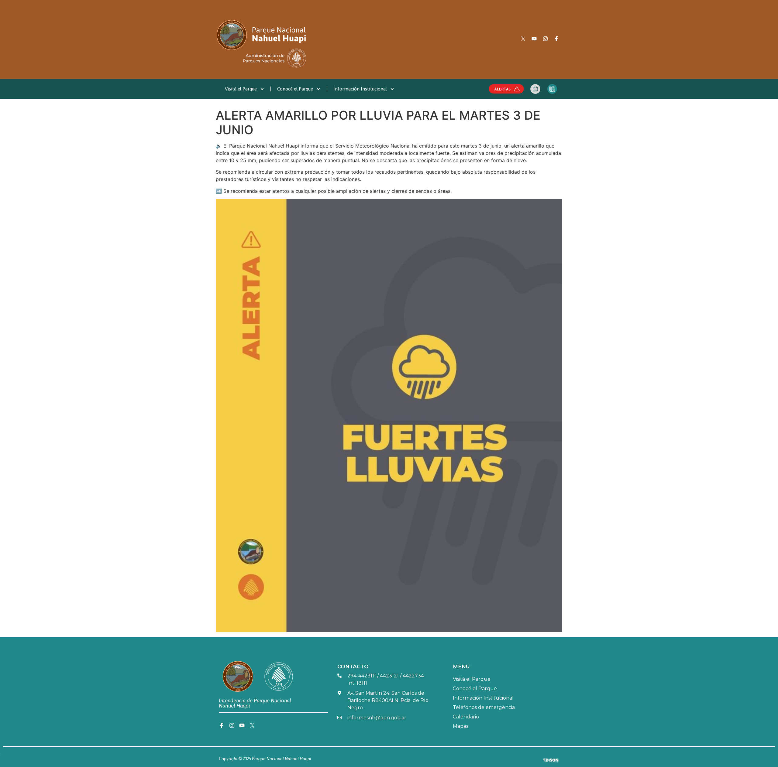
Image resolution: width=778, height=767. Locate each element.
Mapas (460, 726)
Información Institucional (360, 88)
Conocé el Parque (295, 88)
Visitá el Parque (241, 88)
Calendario (466, 717)
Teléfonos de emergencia (484, 707)
